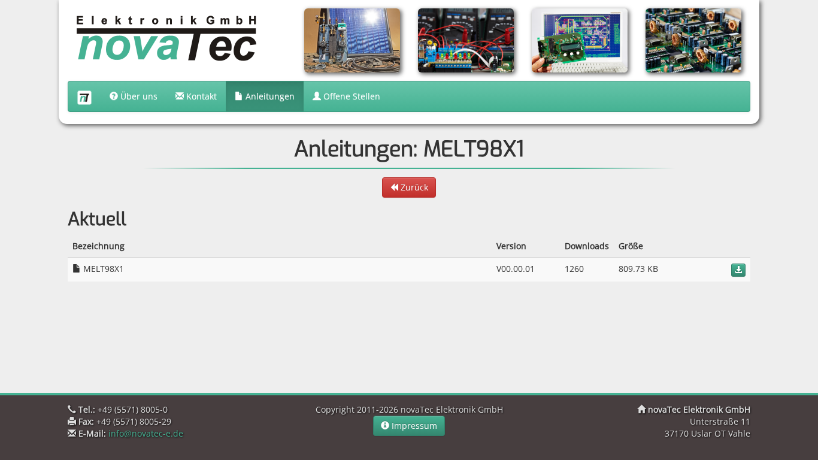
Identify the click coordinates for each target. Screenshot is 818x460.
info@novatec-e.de (145, 433)
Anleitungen (269, 96)
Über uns (137, 96)
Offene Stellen (350, 96)
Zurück (413, 187)
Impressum (413, 425)
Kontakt (200, 96)
